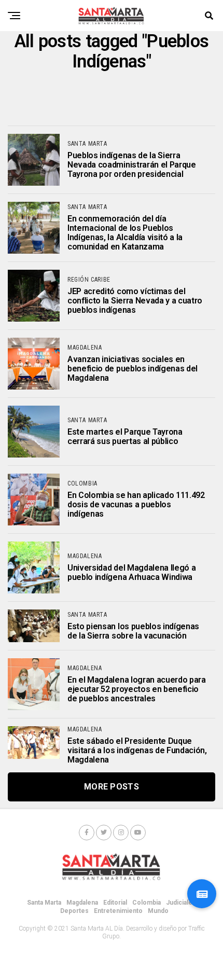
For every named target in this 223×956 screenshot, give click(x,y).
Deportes (74, 911)
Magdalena (82, 902)
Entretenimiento (118, 911)
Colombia (146, 902)
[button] (201, 893)
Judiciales (181, 902)
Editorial (115, 902)
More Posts (111, 787)
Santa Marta (44, 902)
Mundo (158, 911)
